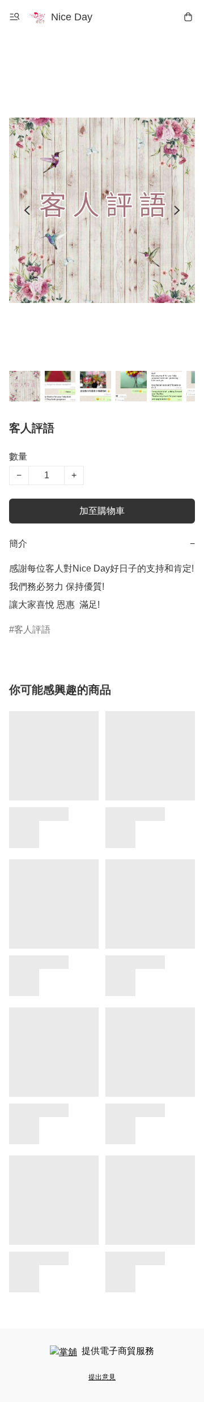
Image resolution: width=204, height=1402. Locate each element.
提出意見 (102, 1377)
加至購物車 (102, 511)
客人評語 (32, 629)
